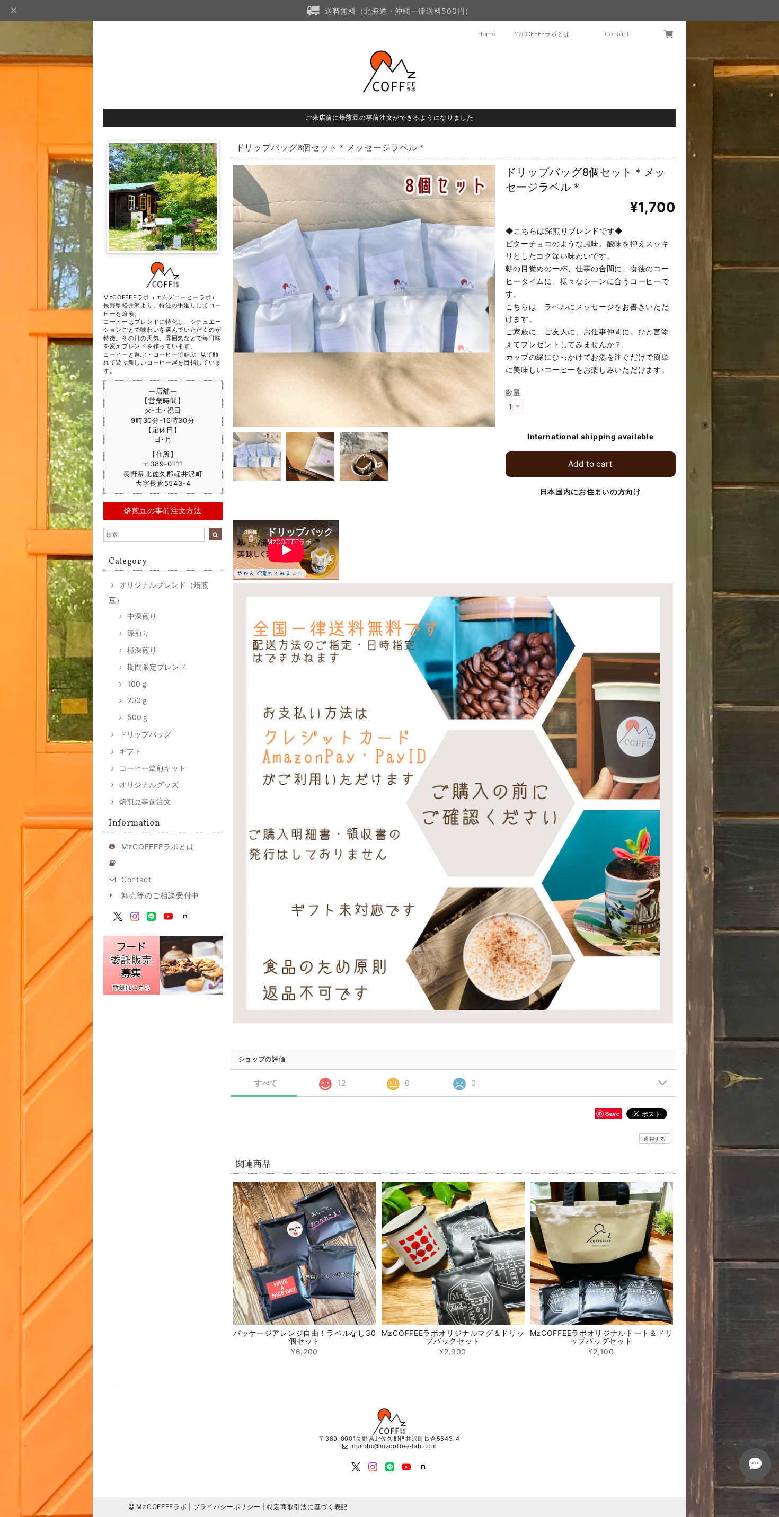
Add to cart (590, 464)
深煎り (138, 632)
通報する (654, 1138)
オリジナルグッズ (149, 784)
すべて (266, 1083)
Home (487, 34)
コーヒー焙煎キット (152, 768)
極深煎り (142, 649)
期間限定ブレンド (157, 666)
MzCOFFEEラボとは (542, 34)
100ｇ (137, 683)
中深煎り (142, 615)
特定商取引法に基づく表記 (307, 1507)
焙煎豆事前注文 (145, 801)
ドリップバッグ (145, 734)
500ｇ (138, 717)
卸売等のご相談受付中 (160, 895)
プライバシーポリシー (227, 1507)
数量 (513, 392)
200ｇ (137, 700)
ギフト (130, 751)
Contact (617, 34)
